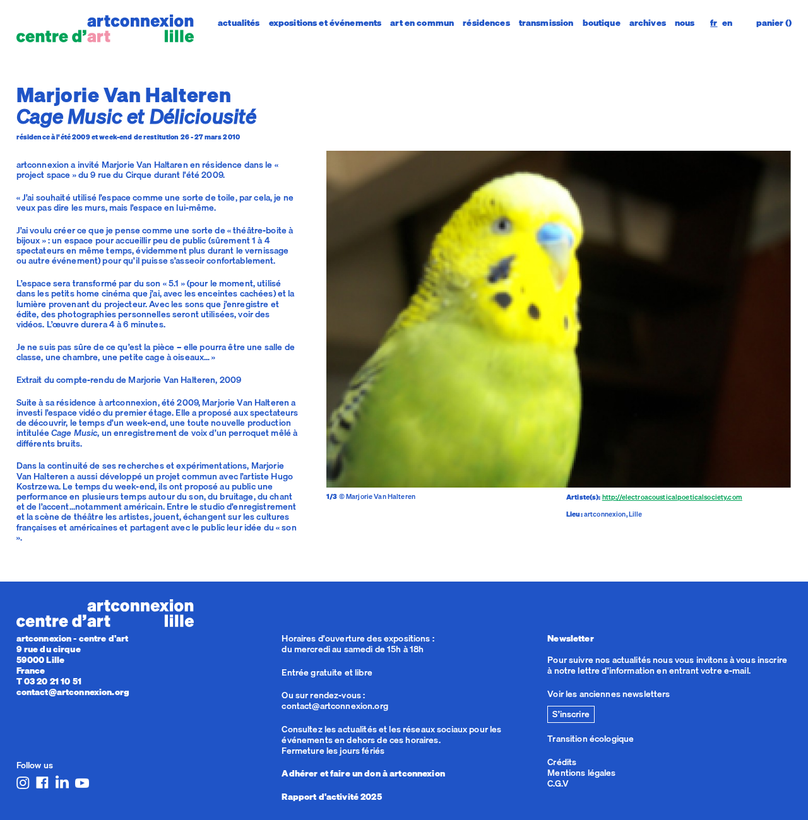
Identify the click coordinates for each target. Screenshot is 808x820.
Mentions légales (581, 773)
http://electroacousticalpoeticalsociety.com (672, 497)
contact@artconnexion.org (72, 692)
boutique (602, 23)
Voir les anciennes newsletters (608, 694)
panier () (774, 23)
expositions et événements (325, 23)
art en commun (422, 23)
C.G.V (558, 783)
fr (713, 23)
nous (685, 23)
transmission (546, 23)
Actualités (238, 23)
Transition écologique (590, 739)
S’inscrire (570, 714)
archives (647, 23)
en (727, 23)
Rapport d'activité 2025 (331, 797)
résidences (486, 23)
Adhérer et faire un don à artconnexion (363, 773)
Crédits (561, 762)
